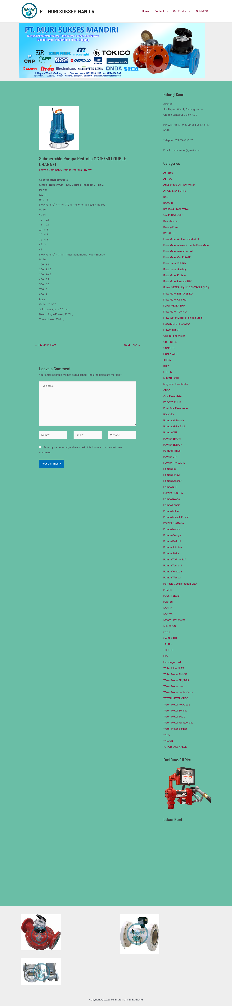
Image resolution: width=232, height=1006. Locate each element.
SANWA (168, 613)
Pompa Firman (172, 450)
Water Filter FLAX (173, 668)
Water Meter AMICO (175, 674)
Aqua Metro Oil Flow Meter (179, 184)
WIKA (166, 734)
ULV (165, 656)
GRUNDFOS (170, 341)
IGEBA (167, 360)
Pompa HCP (170, 468)
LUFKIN (167, 372)
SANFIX (167, 607)
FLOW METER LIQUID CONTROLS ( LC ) (186, 287)
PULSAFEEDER (171, 595)
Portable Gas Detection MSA (180, 583)
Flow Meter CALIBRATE (177, 257)
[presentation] (189, 11)
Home (145, 11)
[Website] (122, 435)
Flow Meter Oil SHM (175, 299)
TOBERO (168, 650)
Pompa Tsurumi (172, 565)
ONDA (166, 390)
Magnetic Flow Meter (175, 384)
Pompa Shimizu (172, 547)
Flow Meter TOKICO (175, 311)
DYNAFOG (169, 233)
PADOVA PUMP (172, 402)
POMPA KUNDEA (173, 493)
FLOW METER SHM (174, 305)
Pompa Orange (172, 535)
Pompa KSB (170, 487)
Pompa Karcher (172, 480)
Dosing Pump (171, 227)
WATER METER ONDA (175, 698)
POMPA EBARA (172, 438)
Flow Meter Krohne (174, 275)
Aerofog (168, 172)
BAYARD (168, 202)
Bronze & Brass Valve (176, 208)
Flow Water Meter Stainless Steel (182, 317)
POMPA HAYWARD (174, 462)
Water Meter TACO (174, 716)
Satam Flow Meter (174, 619)
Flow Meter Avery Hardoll (178, 251)
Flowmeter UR (171, 329)
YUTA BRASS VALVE (175, 746)
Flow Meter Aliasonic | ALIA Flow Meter (186, 245)
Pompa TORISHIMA (174, 559)
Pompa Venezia (172, 571)
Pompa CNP (170, 432)
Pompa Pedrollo (72, 169)
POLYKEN (168, 414)
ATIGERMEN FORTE (174, 190)
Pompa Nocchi (172, 529)
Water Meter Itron (173, 686)
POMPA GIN (170, 456)
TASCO (167, 644)
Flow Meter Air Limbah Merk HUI (182, 239)
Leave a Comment (50, 169)
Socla (166, 632)
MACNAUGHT (171, 378)
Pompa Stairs (171, 553)
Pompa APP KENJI (174, 426)
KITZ (166, 366)
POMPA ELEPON (172, 444)
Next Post (132, 345)
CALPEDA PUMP (172, 214)
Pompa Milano (171, 511)
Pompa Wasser (172, 577)
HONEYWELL (170, 354)
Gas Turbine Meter (174, 335)
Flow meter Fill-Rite (174, 263)
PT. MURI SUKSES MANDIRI (68, 11)
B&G (166, 196)
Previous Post (45, 345)
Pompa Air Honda (173, 420)
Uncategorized (172, 662)
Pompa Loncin (171, 505)
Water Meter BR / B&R (176, 680)
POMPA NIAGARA (173, 523)
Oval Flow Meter (172, 396)
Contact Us (161, 11)
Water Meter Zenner (175, 728)
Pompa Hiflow (171, 474)
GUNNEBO (202, 11)
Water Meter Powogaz (176, 704)
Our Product (180, 11)
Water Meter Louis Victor (178, 692)
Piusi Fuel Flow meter (176, 408)
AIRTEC (167, 178)
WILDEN (168, 740)
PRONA (167, 589)
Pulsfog (168, 601)
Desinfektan (170, 221)
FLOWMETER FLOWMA (176, 323)
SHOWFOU (169, 625)
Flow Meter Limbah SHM (177, 281)
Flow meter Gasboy (174, 269)
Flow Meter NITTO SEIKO (178, 293)
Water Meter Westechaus (178, 722)
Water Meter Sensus (175, 710)
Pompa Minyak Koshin (176, 517)
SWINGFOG (170, 638)
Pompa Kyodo (171, 499)
